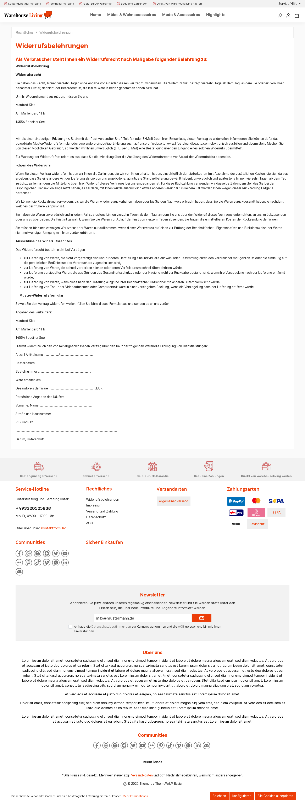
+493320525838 (33, 508)
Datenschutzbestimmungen (111, 626)
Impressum (94, 505)
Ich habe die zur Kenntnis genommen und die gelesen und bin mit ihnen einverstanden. (147, 629)
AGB (89, 523)
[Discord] (19, 571)
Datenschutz (96, 517)
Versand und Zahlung (102, 511)
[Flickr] (19, 562)
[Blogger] (37, 553)
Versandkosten (142, 775)
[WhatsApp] (56, 562)
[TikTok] (37, 562)
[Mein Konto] (288, 15)
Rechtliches (99, 489)
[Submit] (201, 618)
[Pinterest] (28, 562)
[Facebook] (19, 553)
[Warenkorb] (297, 15)
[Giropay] (236, 512)
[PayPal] (236, 501)
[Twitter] (56, 553)
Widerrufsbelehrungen (102, 499)
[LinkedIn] (65, 562)
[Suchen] (280, 15)
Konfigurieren (241, 796)
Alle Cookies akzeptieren (275, 796)
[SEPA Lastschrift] (276, 501)
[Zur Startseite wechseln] (28, 15)
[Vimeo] (46, 562)
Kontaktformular (53, 528)
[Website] (28, 553)
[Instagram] (46, 553)
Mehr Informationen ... (137, 796)
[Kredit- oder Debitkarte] (256, 501)
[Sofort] (256, 512)
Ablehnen (219, 796)
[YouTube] (65, 553)
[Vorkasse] (236, 524)
